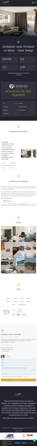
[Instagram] (21, 431)
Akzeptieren (18, 442)
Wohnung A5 (8, 301)
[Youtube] (16, 431)
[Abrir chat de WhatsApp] (34, 440)
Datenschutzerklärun (23, 427)
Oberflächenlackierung (22, 304)
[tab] (33, 10)
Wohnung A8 (29, 301)
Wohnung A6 (15, 301)
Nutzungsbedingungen (26, 376)
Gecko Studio (21, 428)
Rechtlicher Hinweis (31, 427)
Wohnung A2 (15, 298)
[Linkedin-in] (18, 431)
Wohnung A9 (13, 304)
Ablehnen (24, 442)
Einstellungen (31, 442)
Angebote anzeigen (8, 357)
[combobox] (18, 374)
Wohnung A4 (29, 298)
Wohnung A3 (22, 298)
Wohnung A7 (22, 301)
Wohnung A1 (8, 298)
